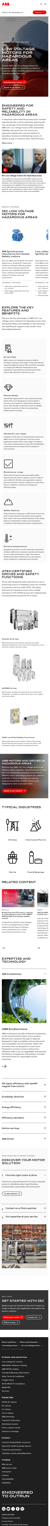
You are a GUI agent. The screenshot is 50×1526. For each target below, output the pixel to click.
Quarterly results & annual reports (16, 1446)
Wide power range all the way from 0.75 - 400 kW (16, 287)
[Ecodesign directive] (45, 1096)
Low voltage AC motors (12, 1362)
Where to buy (9, 1322)
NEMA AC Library (9, 1402)
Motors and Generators (29, 1342)
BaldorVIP (6, 1387)
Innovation (6, 1471)
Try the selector (10, 1193)
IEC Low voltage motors (30, 1345)
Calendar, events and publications (16, 1453)
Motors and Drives (9, 1342)
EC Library (6, 1409)
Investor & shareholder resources (16, 1442)
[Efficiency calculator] (45, 1117)
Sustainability (8, 1479)
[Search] (41, 4)
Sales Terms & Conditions (13, 1376)
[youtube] (8, 1509)
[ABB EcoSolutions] (45, 974)
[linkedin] (4, 1509)
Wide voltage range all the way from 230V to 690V (17, 292)
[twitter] (13, 1509)
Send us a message (10, 1431)
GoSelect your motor (13, 82)
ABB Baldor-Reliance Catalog (14, 1365)
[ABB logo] (5, 4)
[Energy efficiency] (45, 1107)
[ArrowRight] (4, 1068)
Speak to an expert (12, 87)
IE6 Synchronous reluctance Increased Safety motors (15, 254)
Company (6, 1460)
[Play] (5, 170)
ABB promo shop (9, 1468)
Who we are (7, 1464)
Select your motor (12, 1317)
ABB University (8, 1416)
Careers (5, 1475)
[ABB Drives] (45, 1138)
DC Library (6, 1405)
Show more (7, 143)
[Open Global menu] (45, 4)
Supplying (6, 1482)
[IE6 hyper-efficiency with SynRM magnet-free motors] (45, 1084)
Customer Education (11, 1420)
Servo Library (7, 1413)
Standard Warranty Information (15, 1372)
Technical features (11, 282)
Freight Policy (8, 1380)
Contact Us (32, 1317)
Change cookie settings (11, 1518)
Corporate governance (12, 1449)
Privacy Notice (7, 1521)
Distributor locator (10, 1424)
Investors (6, 1438)
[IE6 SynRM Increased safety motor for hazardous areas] (38, 948)
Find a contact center (11, 1427)
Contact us (38, 12)
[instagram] (22, 1509)
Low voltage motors (10, 1345)
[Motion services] (45, 1128)
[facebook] (18, 1509)
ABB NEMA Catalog (10, 1369)
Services (5, 1391)
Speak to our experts (13, 791)
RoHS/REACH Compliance (13, 1383)
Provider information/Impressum (15, 1524)
